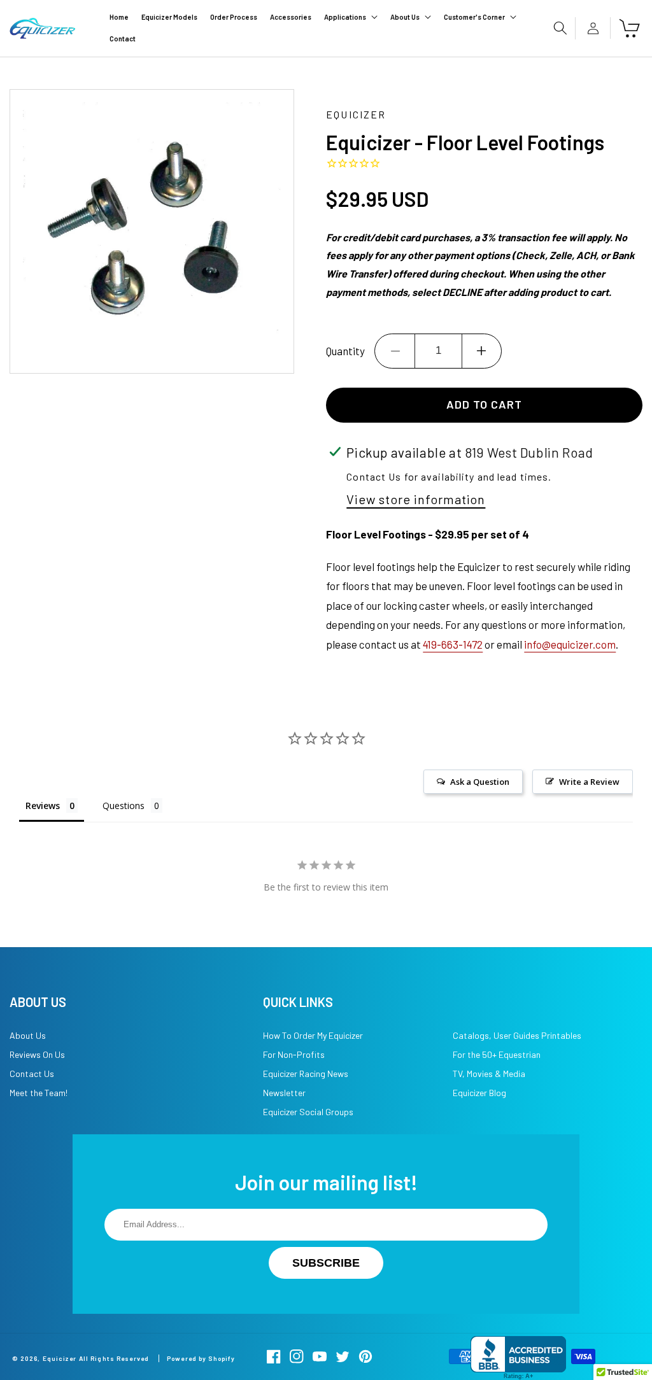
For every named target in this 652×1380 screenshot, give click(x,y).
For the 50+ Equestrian (497, 1054)
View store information (415, 499)
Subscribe (326, 1263)
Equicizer (60, 1358)
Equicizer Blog (479, 1092)
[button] (351, 17)
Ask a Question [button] (479, 781)
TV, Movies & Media (489, 1073)
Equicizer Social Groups (308, 1111)
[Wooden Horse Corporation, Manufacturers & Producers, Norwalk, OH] (518, 1358)
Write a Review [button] (589, 781)
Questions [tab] (124, 805)
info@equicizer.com (570, 644)
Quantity (345, 350)
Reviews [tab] (42, 805)
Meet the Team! (38, 1092)
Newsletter (284, 1092)
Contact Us (32, 1073)
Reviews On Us (37, 1054)
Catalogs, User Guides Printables (517, 1035)
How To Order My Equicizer (313, 1035)
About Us (28, 1035)
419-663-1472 (453, 644)
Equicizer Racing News (305, 1073)
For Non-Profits (294, 1054)
